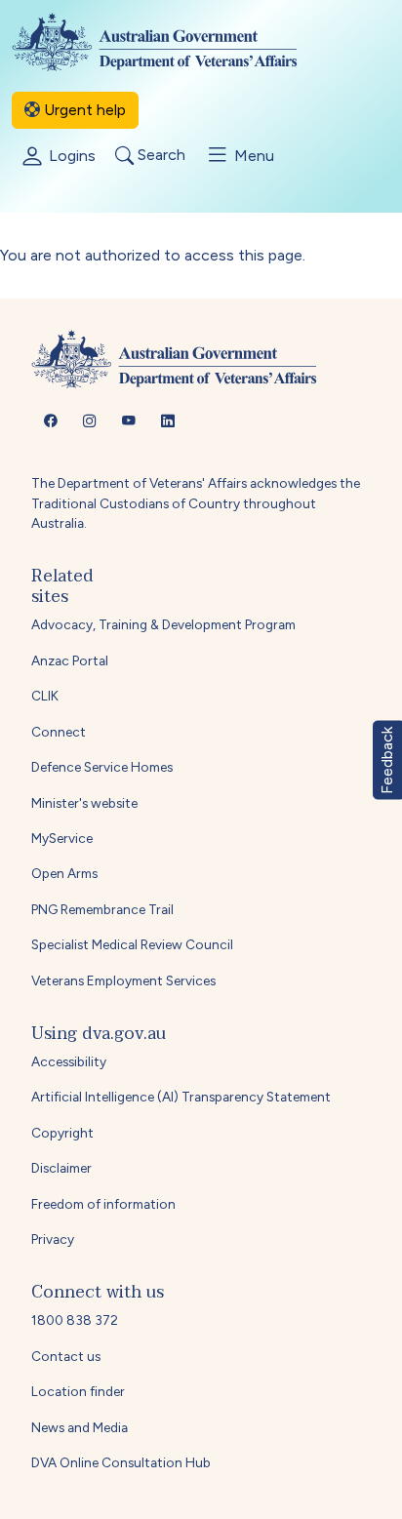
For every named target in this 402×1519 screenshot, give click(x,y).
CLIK (45, 695)
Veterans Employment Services (123, 980)
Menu (252, 155)
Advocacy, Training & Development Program (163, 624)
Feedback (387, 759)
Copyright (62, 1132)
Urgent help (83, 109)
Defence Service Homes (102, 767)
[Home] (170, 42)
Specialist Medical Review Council (132, 944)
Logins (70, 155)
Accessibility (68, 1061)
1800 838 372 (74, 1320)
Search (159, 155)
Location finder (78, 1391)
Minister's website (84, 803)
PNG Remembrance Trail (102, 909)
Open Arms (64, 873)
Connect (58, 732)
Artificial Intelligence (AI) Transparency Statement (181, 1096)
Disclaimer (61, 1168)
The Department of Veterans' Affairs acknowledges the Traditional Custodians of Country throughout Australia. (195, 503)
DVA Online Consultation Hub (121, 1462)
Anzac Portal (69, 660)
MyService (62, 838)
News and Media (79, 1427)
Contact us (65, 1356)
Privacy (52, 1239)
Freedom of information (103, 1204)
